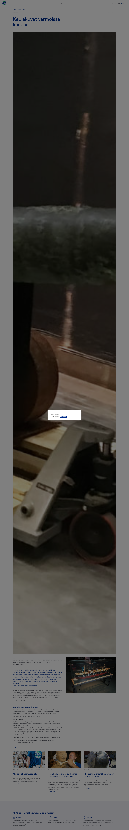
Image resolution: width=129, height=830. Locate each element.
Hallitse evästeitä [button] (55, 416)
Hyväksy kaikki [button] (63, 416)
